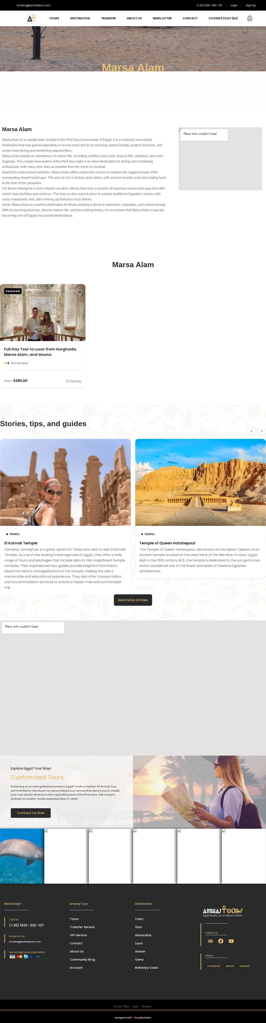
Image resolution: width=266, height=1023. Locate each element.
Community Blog (82, 959)
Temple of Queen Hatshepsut (167, 543)
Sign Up (251, 5)
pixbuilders (144, 1017)
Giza (138, 927)
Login (234, 5)
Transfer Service (82, 927)
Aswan (140, 951)
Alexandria (143, 935)
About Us (134, 18)
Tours (54, 18)
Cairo (139, 919)
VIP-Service (78, 935)
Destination (80, 18)
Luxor (139, 943)
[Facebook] (221, 941)
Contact (190, 18)
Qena (139, 959)
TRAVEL (14, 534)
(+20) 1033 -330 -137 (209, 5)
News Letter (162, 18)
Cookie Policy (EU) (223, 18)
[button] (249, 18)
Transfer (108, 18)
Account (76, 968)
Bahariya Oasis (146, 968)
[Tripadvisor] (210, 941)
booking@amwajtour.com (33, 5)
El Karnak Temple (20, 543)
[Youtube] (231, 941)
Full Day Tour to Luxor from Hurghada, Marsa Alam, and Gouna (40, 351)
